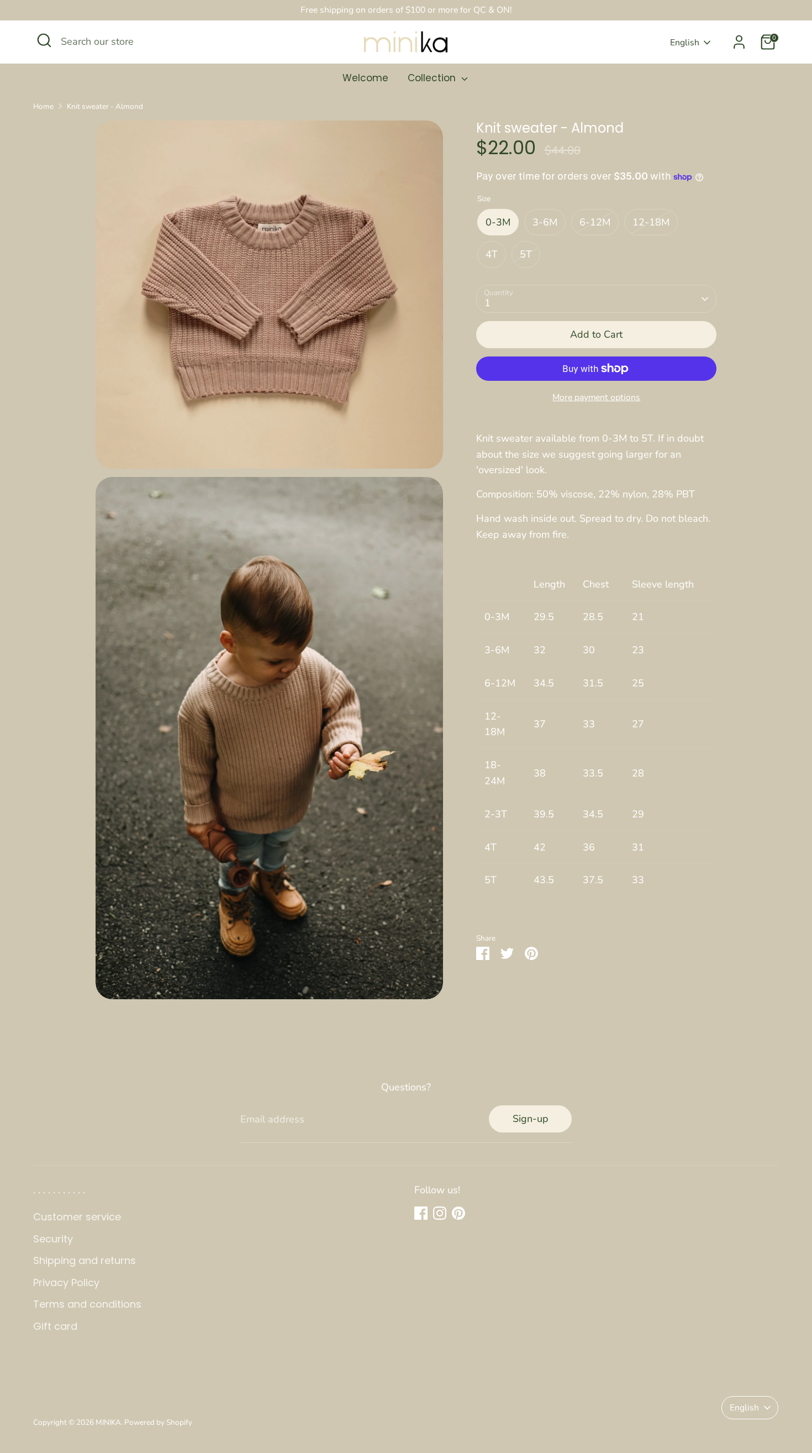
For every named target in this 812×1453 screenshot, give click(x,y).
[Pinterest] (458, 1213)
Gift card (55, 1326)
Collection (433, 78)
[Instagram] (439, 1213)
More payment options (596, 397)
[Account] (739, 42)
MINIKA (108, 1422)
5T (526, 254)
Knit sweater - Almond (105, 106)
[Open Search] (44, 40)
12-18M (650, 222)
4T (492, 254)
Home (43, 106)
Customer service (77, 1217)
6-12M (594, 222)
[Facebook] (421, 1213)
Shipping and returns (84, 1260)
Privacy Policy (66, 1282)
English (684, 42)
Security (53, 1239)
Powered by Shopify (158, 1422)
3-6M (544, 222)
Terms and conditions (87, 1304)
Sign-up (531, 1118)
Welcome (365, 78)
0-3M (498, 222)
